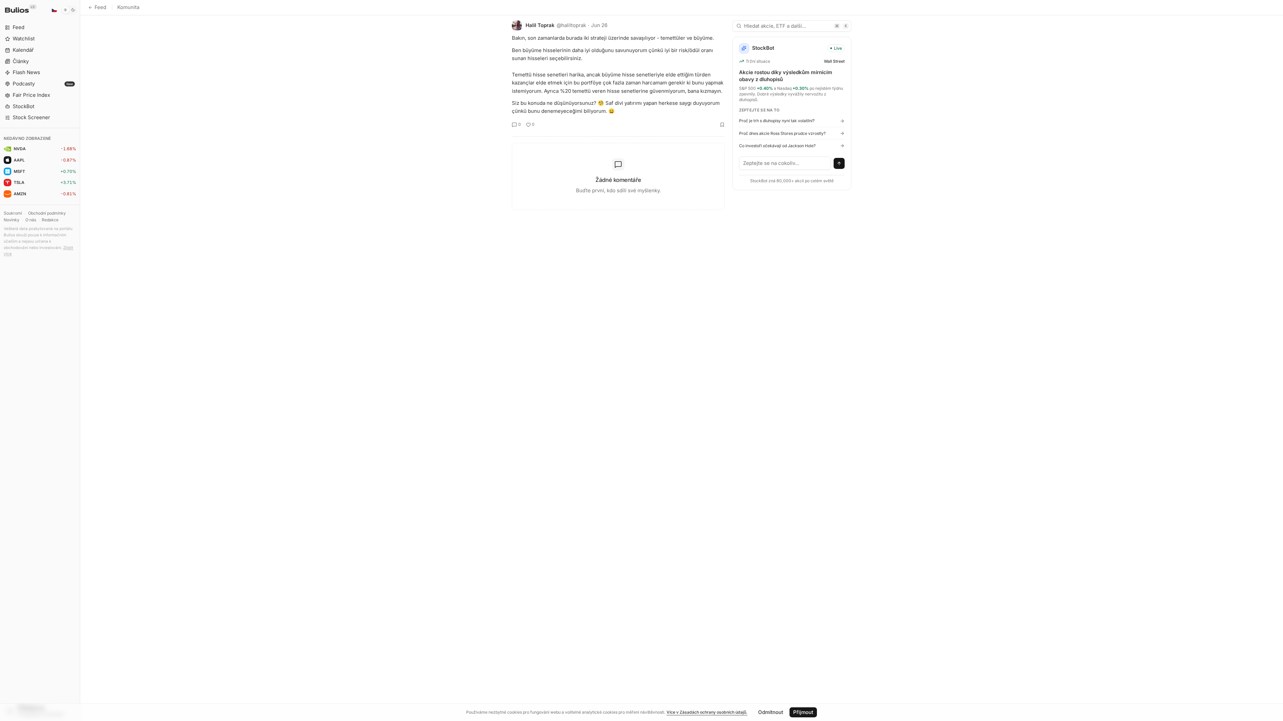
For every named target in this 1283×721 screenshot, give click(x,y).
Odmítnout (770, 712)
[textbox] (785, 163)
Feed (100, 7)
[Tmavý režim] (69, 10)
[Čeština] (54, 10)
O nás (30, 219)
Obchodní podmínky (47, 213)
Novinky (11, 219)
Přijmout (803, 712)
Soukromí (13, 213)
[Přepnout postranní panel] (80, 360)
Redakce (50, 219)
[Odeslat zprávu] (839, 163)
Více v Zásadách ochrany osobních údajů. (707, 712)
